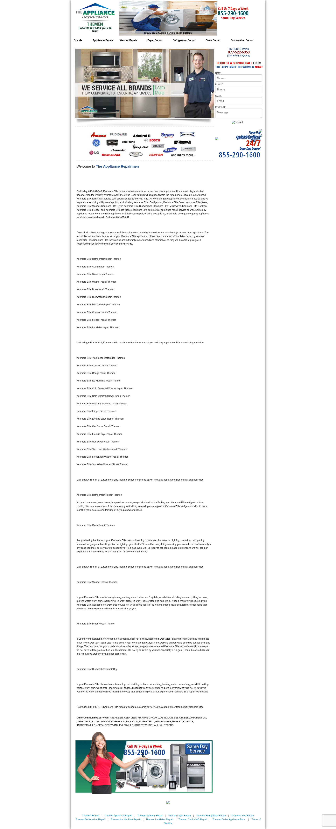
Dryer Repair (154, 40)
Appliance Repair (103, 40)
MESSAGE (220, 106)
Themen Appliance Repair (118, 815)
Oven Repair (213, 40)
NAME (218, 72)
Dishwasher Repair (242, 40)
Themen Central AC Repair (192, 819)
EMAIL (218, 95)
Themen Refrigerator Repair (211, 815)
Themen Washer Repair (150, 815)
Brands (78, 40)
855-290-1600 (233, 13)
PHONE (219, 84)
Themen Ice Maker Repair (159, 819)
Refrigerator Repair (184, 40)
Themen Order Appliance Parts (229, 819)
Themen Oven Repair (242, 815)
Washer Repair (128, 40)
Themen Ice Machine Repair (126, 819)
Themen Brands (90, 815)
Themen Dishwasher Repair (90, 819)
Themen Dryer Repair (179, 815)
